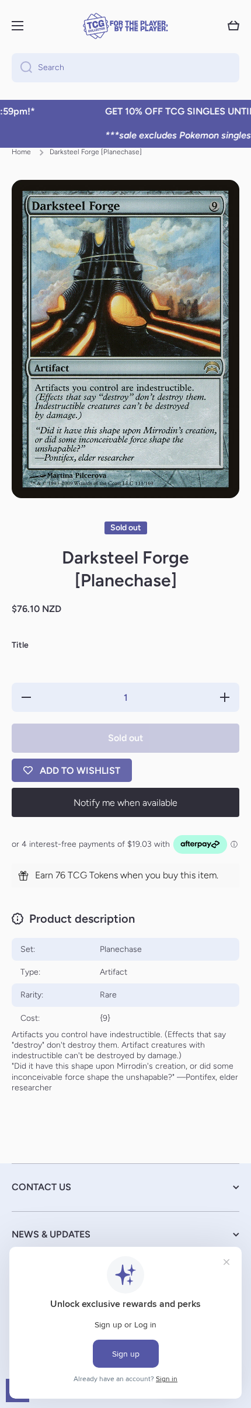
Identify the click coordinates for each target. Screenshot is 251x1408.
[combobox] (125, 67)
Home (21, 152)
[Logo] (125, 26)
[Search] (22, 67)
